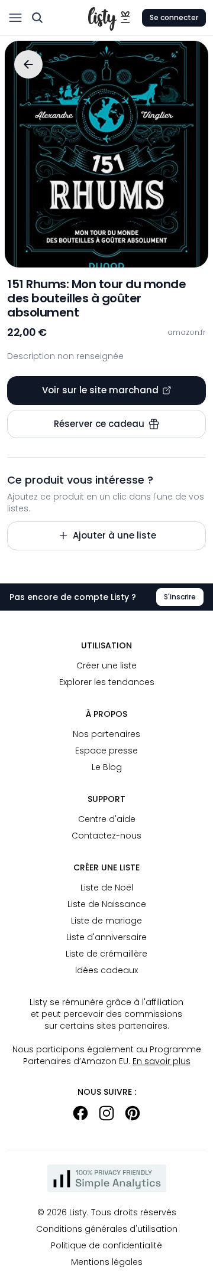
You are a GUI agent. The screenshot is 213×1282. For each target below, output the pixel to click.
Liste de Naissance (106, 904)
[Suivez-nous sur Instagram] (106, 1113)
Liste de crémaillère (106, 954)
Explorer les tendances (106, 682)
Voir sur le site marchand (100, 390)
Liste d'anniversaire (106, 937)
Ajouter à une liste (114, 535)
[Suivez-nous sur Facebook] (80, 1113)
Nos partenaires (106, 734)
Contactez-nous (106, 835)
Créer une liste (106, 665)
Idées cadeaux (106, 970)
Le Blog (107, 767)
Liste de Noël (106, 887)
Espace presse (106, 750)
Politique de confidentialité (106, 1245)
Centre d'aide (106, 819)
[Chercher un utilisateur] (37, 18)
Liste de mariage (106, 921)
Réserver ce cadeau (99, 423)
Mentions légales (107, 1262)
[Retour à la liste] (28, 64)
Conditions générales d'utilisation (107, 1229)
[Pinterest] (132, 1113)
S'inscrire (180, 597)
